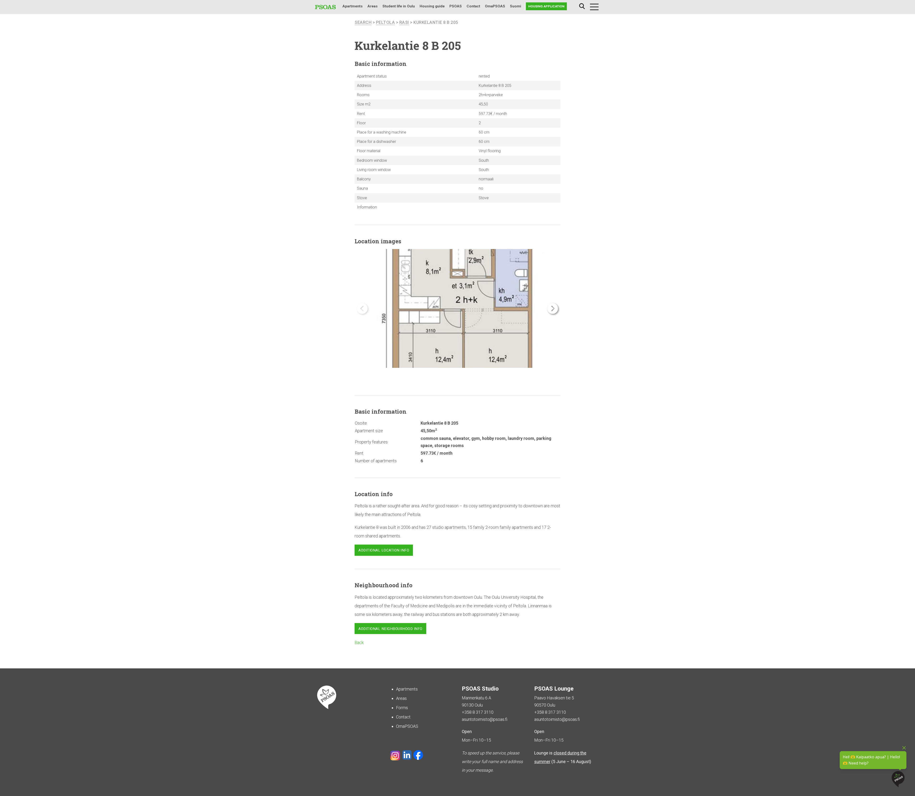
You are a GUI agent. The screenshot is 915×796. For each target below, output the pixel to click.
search (363, 22)
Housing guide (432, 6)
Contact (473, 6)
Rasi (404, 22)
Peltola (385, 22)
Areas (372, 6)
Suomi (515, 6)
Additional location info (383, 550)
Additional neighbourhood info (390, 629)
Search (582, 6)
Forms (402, 707)
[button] (552, 308)
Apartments (352, 6)
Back (359, 642)
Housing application (546, 6)
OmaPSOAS (495, 6)
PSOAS (455, 6)
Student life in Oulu (398, 6)
